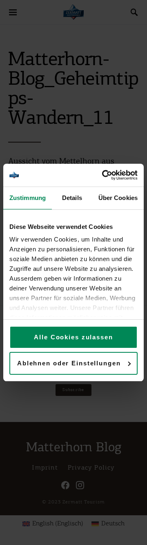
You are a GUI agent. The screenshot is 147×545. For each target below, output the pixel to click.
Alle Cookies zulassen (73, 337)
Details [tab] (72, 197)
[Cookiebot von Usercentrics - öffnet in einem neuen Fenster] (104, 175)
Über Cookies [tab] (118, 197)
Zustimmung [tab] (27, 197)
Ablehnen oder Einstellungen (69, 363)
